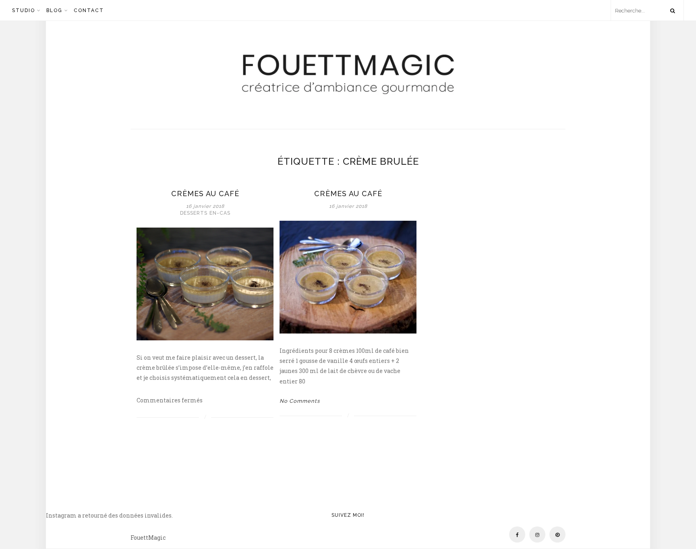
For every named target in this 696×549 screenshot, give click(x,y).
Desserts (193, 213)
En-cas (219, 213)
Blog (54, 10)
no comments (300, 401)
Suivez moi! (348, 515)
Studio (23, 10)
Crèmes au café (205, 193)
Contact (89, 10)
